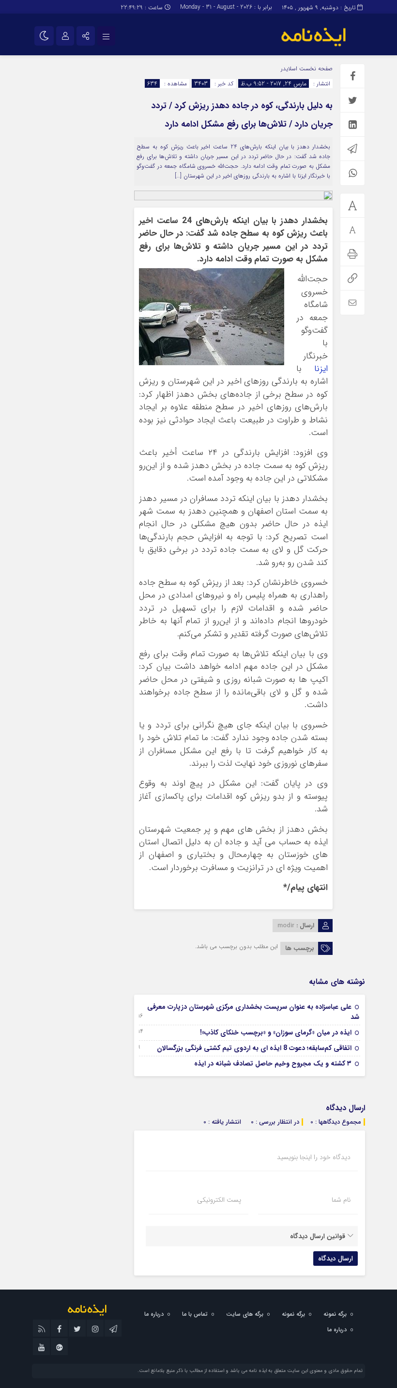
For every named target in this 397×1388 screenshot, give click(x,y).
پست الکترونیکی (219, 1199)
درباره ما (154, 1314)
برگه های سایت (244, 1314)
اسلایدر (289, 68)
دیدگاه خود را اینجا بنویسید (314, 1157)
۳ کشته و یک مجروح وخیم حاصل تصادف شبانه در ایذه (272, 1063)
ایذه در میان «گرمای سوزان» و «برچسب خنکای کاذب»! (275, 1032)
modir (285, 925)
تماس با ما (195, 1314)
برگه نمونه (335, 1314)
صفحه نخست (315, 68)
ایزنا (321, 368)
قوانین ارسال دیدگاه (317, 1236)
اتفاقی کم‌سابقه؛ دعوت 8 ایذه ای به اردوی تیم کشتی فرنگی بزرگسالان (254, 1048)
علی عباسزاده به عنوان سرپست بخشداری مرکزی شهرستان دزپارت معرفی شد (253, 1011)
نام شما (341, 1199)
